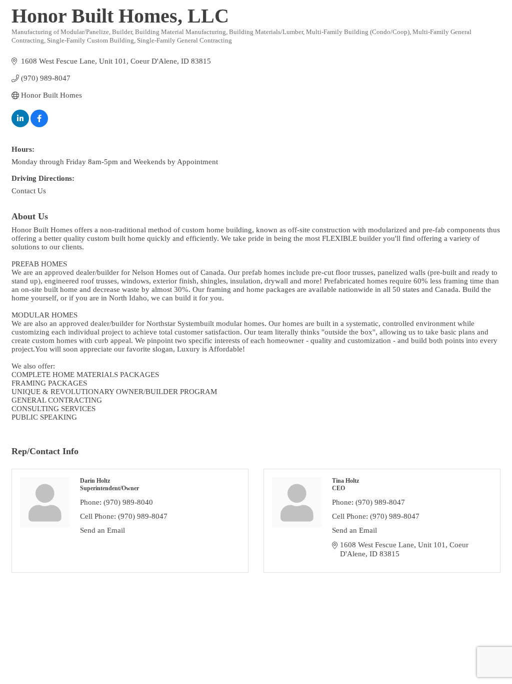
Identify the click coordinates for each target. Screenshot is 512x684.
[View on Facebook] (39, 125)
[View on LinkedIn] (20, 125)
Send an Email (102, 530)
